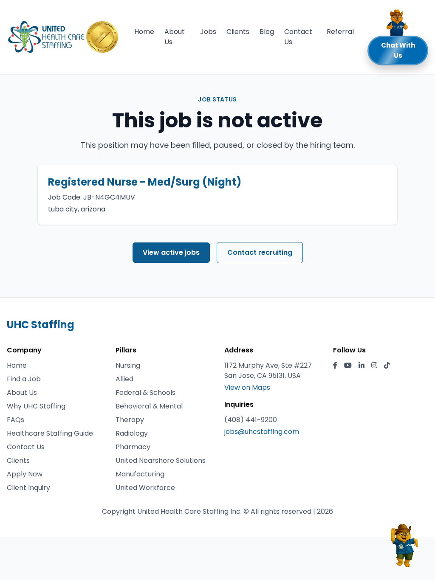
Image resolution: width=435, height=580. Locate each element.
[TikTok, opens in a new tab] (387, 365)
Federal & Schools (145, 392)
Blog (267, 32)
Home (144, 32)
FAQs (15, 420)
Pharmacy (133, 447)
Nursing (128, 365)
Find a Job (24, 379)
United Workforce (145, 488)
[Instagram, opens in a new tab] (374, 365)
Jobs (208, 32)
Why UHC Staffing (36, 406)
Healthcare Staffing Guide (50, 433)
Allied (124, 379)
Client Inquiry (28, 488)
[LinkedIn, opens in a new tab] (361, 365)
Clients (237, 32)
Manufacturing (140, 474)
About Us (174, 37)
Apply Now (24, 474)
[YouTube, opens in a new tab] (348, 365)
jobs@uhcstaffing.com (261, 431)
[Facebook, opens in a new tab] (335, 365)
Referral (340, 32)
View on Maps (247, 387)
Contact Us (298, 37)
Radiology (132, 433)
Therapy (130, 420)
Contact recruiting (259, 252)
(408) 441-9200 (250, 420)
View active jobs (171, 252)
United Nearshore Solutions (161, 460)
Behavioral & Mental (149, 406)
